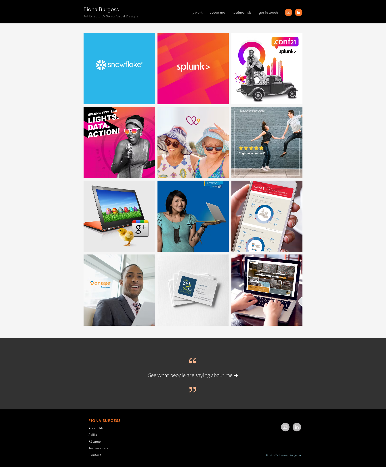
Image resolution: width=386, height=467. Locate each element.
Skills (92, 435)
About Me (96, 428)
